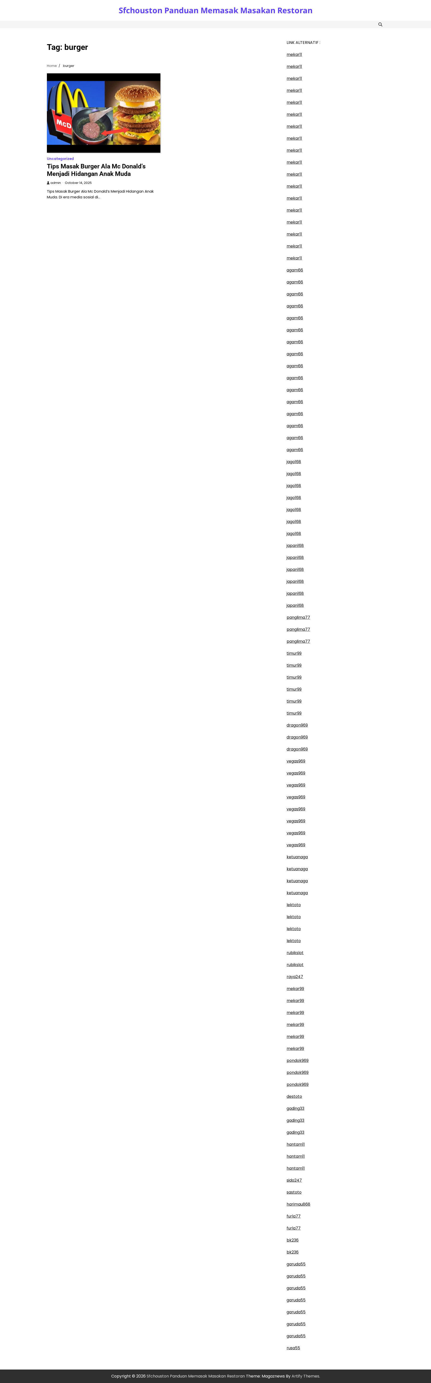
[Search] (380, 24)
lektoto (294, 905)
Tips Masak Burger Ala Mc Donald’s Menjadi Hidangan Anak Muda (96, 170)
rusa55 (293, 1348)
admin (55, 183)
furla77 (294, 1216)
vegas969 (296, 761)
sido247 (294, 1180)
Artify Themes (305, 1376)
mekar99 (295, 989)
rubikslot (295, 953)
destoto (294, 1096)
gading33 (295, 1108)
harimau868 (298, 1204)
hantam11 (296, 1144)
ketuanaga (297, 857)
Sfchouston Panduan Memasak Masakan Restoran (216, 10)
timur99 (294, 653)
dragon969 (297, 725)
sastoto (294, 1192)
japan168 (295, 545)
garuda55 (296, 1264)
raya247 (295, 977)
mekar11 (294, 54)
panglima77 (298, 617)
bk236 (293, 1240)
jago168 (294, 462)
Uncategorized (60, 158)
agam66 (295, 270)
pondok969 (298, 1060)
